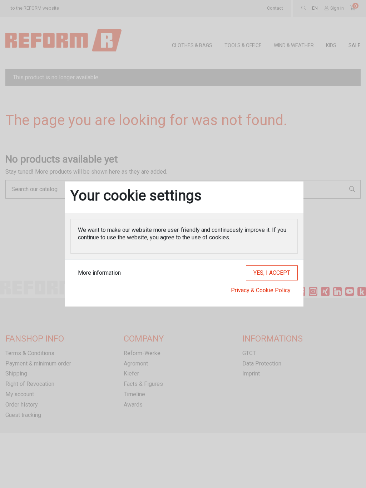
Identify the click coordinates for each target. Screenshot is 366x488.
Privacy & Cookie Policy (261, 290)
